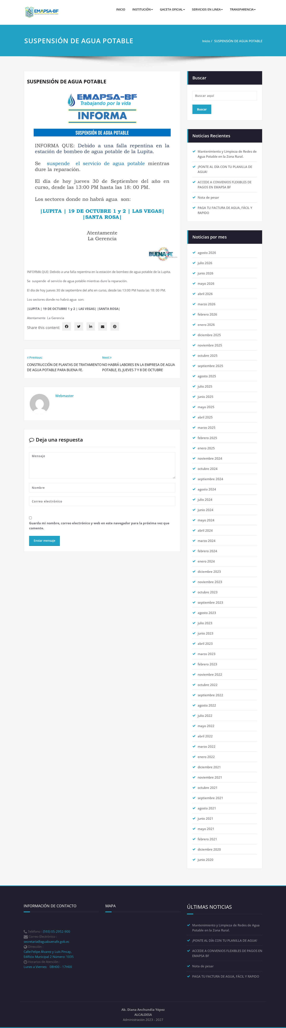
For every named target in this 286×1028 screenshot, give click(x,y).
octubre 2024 (208, 469)
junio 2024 (205, 510)
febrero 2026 (207, 314)
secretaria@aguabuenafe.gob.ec (46, 941)
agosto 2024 (207, 489)
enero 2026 (206, 325)
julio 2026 (205, 263)
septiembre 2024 (210, 479)
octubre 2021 (208, 787)
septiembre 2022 (210, 695)
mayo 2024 (206, 520)
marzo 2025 (206, 427)
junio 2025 (205, 397)
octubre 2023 (208, 592)
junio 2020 (205, 860)
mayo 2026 (206, 283)
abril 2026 (205, 294)
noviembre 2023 (210, 582)
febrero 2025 (207, 438)
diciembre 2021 (209, 767)
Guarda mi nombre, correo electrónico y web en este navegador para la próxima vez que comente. (99, 525)
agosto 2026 (207, 252)
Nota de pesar (208, 197)
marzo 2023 (206, 654)
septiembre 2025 (210, 366)
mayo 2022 (206, 726)
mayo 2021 (206, 829)
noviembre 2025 (210, 345)
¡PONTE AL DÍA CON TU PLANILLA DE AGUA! (224, 940)
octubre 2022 (208, 685)
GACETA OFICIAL (171, 9)
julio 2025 (205, 386)
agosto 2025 (207, 376)
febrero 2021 (207, 839)
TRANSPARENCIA (242, 9)
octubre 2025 (208, 355)
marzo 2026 (206, 304)
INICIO (120, 9)
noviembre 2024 (210, 458)
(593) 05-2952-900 (56, 931)
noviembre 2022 (210, 674)
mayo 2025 (206, 407)
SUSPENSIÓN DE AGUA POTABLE (238, 41)
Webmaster (64, 395)
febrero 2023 (207, 664)
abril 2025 (205, 417)
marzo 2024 (206, 541)
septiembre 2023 (210, 602)
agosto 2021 (207, 808)
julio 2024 (205, 499)
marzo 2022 (206, 746)
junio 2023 (205, 633)
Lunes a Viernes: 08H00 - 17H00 (48, 967)
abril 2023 (205, 643)
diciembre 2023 (209, 571)
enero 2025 (206, 448)
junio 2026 (205, 273)
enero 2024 (206, 561)
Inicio (206, 41)
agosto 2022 (207, 705)
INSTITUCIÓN (141, 9)
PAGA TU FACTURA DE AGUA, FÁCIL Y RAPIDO (225, 976)
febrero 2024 (207, 551)
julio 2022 (205, 715)
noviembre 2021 (210, 777)
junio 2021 (205, 818)
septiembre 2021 (210, 798)
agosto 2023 (207, 613)
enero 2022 (206, 757)
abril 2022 (205, 736)
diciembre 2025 (209, 335)
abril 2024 (205, 530)
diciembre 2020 (209, 849)
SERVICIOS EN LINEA (206, 9)
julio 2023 (205, 623)
